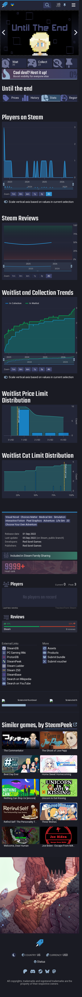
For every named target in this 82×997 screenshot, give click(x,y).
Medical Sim (45, 517)
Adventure (49, 520)
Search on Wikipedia (19, 679)
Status (41, 961)
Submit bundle (56, 657)
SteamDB (13, 648)
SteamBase (14, 674)
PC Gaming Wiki (16, 652)
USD (59, 955)
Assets (52, 648)
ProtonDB (13, 657)
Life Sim (60, 520)
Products (53, 652)
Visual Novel (12, 517)
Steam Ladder (15, 665)
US (32, 955)
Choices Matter (29, 517)
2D (68, 520)
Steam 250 (13, 670)
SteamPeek (14, 661)
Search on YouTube (19, 683)
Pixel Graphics (34, 520)
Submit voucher (57, 661)
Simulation (59, 517)
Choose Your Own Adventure (21, 524)
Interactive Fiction (15, 520)
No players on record (39, 597)
